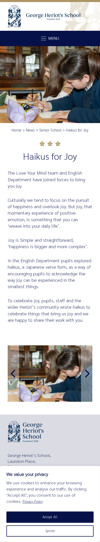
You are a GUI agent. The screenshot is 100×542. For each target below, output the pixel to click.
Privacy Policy (33, 501)
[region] (50, 504)
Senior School (50, 130)
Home (17, 130)
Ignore (50, 531)
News (30, 130)
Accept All (50, 517)
